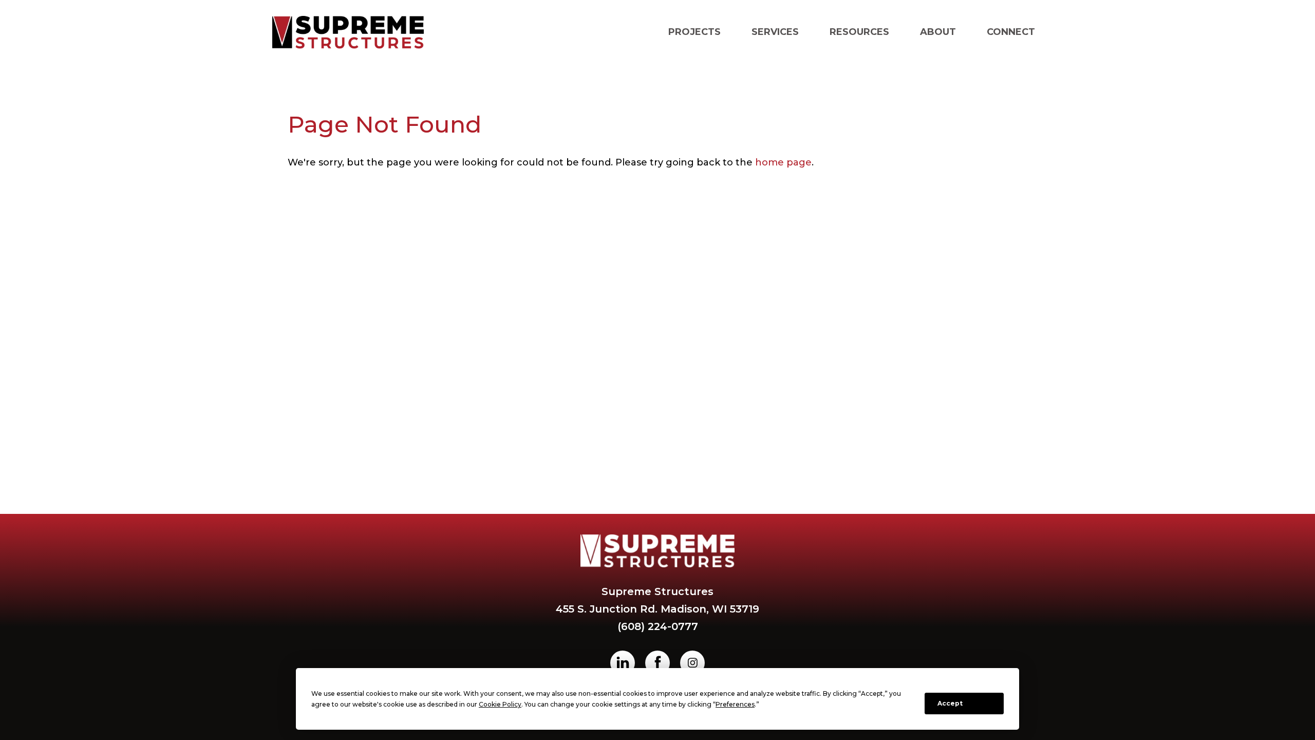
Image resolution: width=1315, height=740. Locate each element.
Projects (694, 32)
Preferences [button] (735, 704)
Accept (950, 703)
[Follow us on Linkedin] (622, 663)
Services (775, 32)
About (938, 32)
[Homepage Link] (348, 32)
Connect (1011, 32)
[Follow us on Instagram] (692, 663)
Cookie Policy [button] (500, 704)
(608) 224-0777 (657, 626)
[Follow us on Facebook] (657, 663)
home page (783, 162)
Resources (859, 32)
